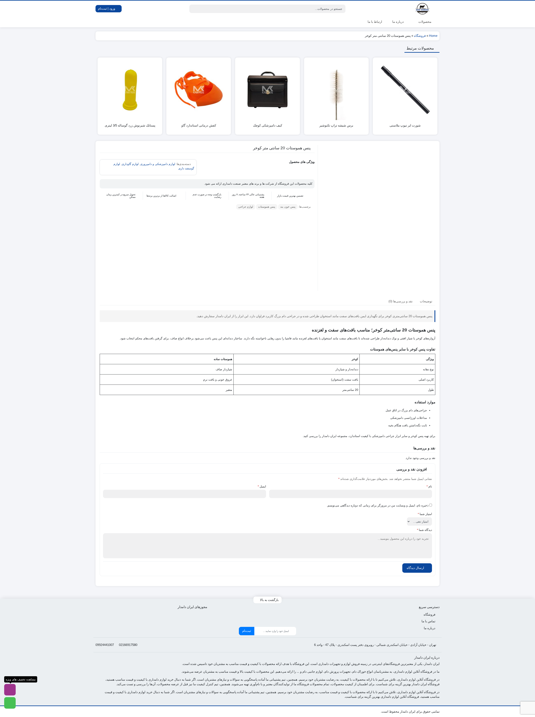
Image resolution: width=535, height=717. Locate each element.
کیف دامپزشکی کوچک (267, 125)
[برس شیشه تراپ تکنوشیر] (336, 90)
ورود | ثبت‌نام (107, 8)
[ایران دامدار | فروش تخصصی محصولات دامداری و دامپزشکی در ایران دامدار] (422, 9)
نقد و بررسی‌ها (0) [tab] (401, 301)
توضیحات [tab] (426, 301)
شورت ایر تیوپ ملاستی (405, 125)
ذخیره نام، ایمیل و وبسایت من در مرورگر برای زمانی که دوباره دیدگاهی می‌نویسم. (377, 505)
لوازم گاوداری (130, 164)
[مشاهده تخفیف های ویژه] (10, 689)
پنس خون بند (288, 206)
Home (433, 35)
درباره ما (398, 21)
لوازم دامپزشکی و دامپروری (157, 164)
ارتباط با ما (375, 21)
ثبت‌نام (246, 631)
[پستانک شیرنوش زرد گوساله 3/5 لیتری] (130, 90)
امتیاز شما (425, 514)
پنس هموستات (266, 206)
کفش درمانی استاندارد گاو (198, 125)
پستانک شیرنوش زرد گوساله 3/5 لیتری (130, 125)
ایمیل (262, 486)
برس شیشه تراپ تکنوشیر (336, 125)
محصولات (424, 21)
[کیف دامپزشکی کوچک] (267, 90)
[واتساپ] (10, 703)
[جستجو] (193, 9)
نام (429, 486)
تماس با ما (428, 621)
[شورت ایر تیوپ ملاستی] (405, 90)
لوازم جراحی (245, 206)
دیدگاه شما (424, 530)
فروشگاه (420, 35)
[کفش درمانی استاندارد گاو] (198, 90)
